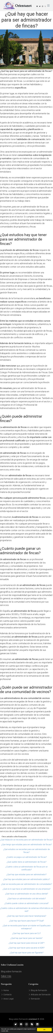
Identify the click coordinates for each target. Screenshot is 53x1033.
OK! (44, 1029)
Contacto (7, 994)
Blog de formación (38, 990)
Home (6, 990)
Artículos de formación (40, 994)
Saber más (6, 976)
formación (35, 999)
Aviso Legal (8, 999)
